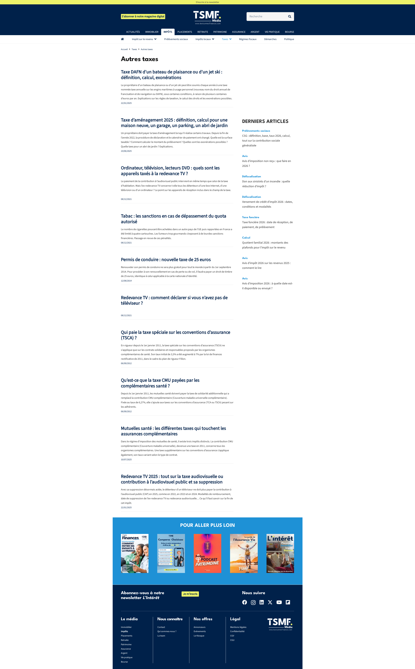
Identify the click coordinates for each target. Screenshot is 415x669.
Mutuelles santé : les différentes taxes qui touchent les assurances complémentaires (173, 431)
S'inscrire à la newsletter (207, 2)
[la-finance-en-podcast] (207, 536)
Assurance (126, 649)
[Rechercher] (289, 16)
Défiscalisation (251, 176)
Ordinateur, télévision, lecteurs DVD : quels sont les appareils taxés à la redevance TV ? (170, 171)
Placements (126, 635)
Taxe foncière (250, 217)
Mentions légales (238, 627)
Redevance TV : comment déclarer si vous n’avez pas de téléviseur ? (174, 300)
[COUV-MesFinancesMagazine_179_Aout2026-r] (134, 536)
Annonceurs (199, 627)
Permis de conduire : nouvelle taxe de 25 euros (166, 259)
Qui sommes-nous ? (166, 631)
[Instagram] (253, 602)
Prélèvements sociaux (256, 131)
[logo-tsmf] (207, 17)
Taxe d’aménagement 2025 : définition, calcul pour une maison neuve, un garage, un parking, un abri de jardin (174, 123)
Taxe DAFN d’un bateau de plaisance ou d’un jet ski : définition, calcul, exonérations (171, 75)
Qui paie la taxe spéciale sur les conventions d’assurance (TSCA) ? (175, 335)
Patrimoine (126, 644)
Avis (245, 156)
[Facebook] (244, 602)
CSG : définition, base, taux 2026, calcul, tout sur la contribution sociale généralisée (266, 141)
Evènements (200, 631)
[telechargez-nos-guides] (244, 536)
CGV (232, 635)
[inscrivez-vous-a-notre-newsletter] (280, 536)
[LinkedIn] (262, 602)
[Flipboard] (288, 602)
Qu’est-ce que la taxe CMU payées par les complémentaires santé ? (160, 383)
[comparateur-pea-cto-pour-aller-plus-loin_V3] (171, 536)
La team (161, 635)
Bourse (124, 661)
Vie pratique (126, 657)
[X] (270, 602)
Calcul (246, 237)
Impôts (124, 631)
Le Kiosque (199, 635)
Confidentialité (237, 631)
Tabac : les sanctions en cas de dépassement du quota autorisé (173, 219)
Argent (124, 653)
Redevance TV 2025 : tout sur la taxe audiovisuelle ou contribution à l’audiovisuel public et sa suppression (172, 479)
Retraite (125, 640)
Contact (161, 627)
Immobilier (126, 627)
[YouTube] (279, 602)
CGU (232, 640)
